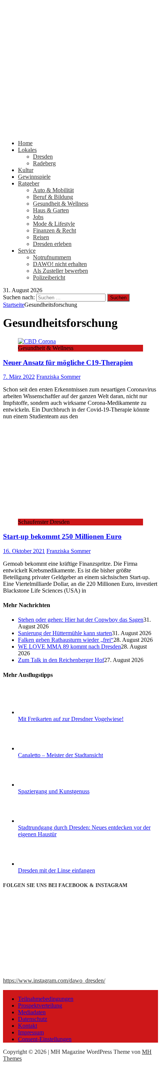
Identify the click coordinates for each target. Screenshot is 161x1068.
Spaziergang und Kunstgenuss (53, 791)
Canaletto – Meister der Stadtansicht (60, 755)
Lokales (27, 150)
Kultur (25, 170)
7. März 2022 (19, 377)
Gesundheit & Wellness (60, 203)
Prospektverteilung (40, 1005)
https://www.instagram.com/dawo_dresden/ (54, 980)
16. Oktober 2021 (24, 551)
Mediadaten (32, 1012)
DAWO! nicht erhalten (60, 264)
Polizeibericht (49, 277)
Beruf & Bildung (53, 197)
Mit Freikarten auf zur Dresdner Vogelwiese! (71, 719)
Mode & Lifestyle (54, 224)
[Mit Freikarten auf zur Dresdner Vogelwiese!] (46, 712)
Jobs (38, 217)
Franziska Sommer (58, 377)
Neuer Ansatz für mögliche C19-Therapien (68, 362)
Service (27, 250)
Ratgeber (28, 183)
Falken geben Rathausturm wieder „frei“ (65, 640)
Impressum (31, 1032)
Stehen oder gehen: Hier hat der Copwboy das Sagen (80, 619)
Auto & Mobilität (53, 190)
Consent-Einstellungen (45, 1039)
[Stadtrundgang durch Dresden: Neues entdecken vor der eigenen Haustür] (46, 821)
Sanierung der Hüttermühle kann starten (65, 633)
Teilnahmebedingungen (45, 999)
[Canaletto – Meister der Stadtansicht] (46, 748)
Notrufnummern (52, 257)
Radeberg (44, 163)
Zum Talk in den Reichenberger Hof (61, 660)
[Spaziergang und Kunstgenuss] (46, 784)
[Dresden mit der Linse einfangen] (46, 864)
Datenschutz (32, 1019)
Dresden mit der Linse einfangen (56, 870)
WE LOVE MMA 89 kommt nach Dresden (69, 646)
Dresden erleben (52, 244)
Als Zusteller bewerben (60, 271)
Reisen (41, 237)
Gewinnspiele (34, 177)
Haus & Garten (51, 210)
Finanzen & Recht (54, 230)
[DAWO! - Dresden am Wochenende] (80, 130)
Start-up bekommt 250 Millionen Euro (62, 536)
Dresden (43, 156)
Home (25, 143)
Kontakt (27, 1025)
